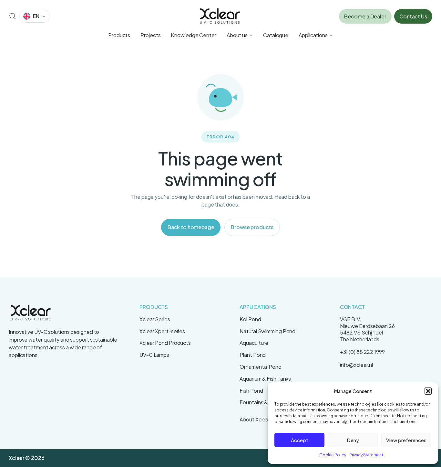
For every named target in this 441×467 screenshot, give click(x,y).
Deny (353, 440)
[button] (428, 391)
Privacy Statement (366, 454)
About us (237, 35)
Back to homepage (191, 227)
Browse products (252, 227)
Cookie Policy (332, 454)
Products (119, 35)
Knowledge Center (193, 35)
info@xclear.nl (356, 364)
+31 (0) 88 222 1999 (362, 351)
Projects (150, 35)
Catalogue (275, 35)
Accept (299, 440)
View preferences (406, 440)
